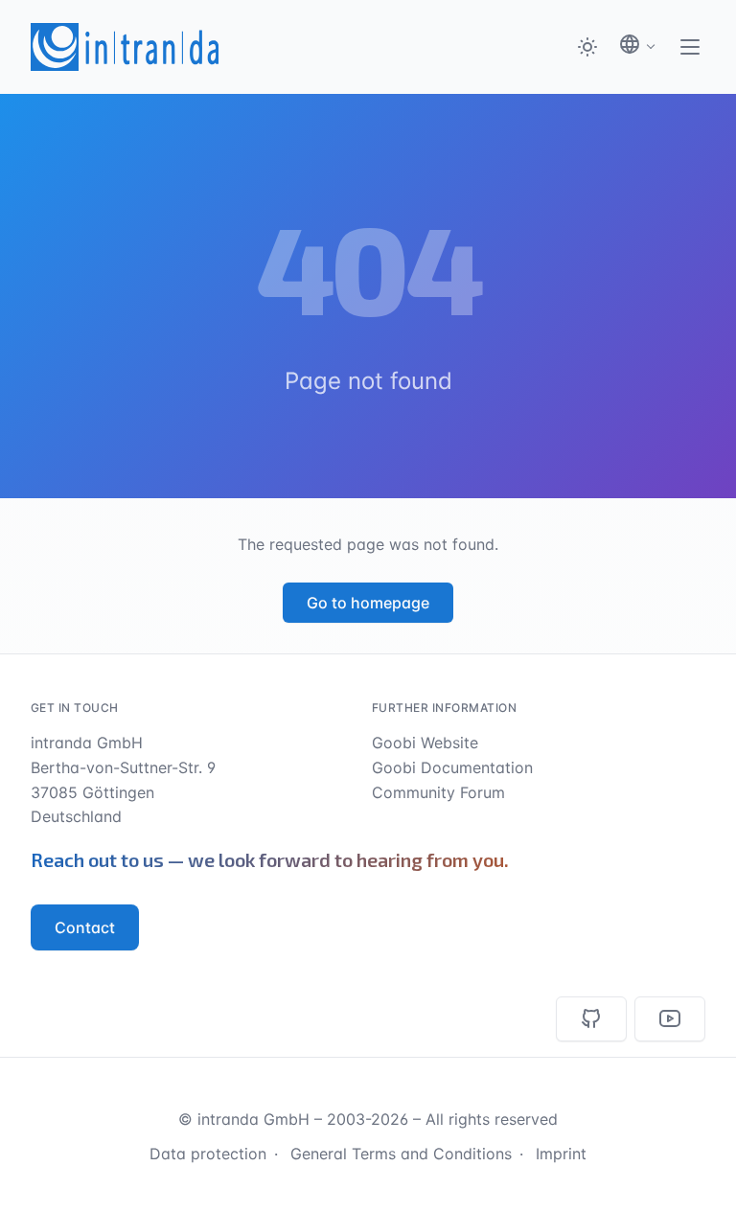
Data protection (208, 1153)
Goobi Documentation (452, 767)
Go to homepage (368, 602)
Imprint (561, 1153)
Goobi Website (425, 742)
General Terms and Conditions (401, 1153)
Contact (85, 927)
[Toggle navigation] (690, 47)
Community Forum (438, 792)
